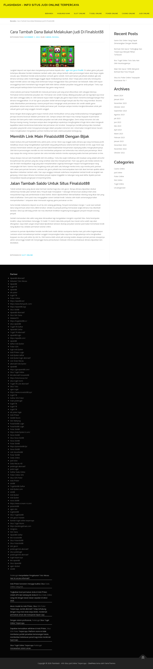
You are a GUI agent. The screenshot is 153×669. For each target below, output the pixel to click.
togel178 (13, 287)
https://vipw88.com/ (17, 338)
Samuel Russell (52, 37)
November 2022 (120, 149)
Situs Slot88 (14, 309)
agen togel (14, 389)
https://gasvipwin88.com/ (20, 369)
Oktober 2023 (119, 107)
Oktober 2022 (119, 153)
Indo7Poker (14, 415)
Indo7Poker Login (17, 352)
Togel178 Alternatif (17, 332)
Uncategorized (119, 188)
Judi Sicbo (14, 460)
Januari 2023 (119, 141)
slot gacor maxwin (17, 518)
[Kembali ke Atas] (143, 658)
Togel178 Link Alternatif (19, 384)
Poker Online (112, 13)
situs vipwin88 (15, 324)
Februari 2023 (119, 137)
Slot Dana (14, 532)
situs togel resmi (16, 381)
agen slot (13, 509)
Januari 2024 (119, 99)
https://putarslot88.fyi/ (18, 446)
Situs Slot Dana (16, 315)
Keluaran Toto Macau (18, 281)
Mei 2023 (117, 126)
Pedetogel (14, 575)
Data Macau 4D (16, 463)
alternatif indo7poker (18, 364)
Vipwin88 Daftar (16, 329)
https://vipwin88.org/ (18, 307)
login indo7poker (16, 349)
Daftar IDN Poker (17, 398)
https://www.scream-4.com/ (21, 503)
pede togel (14, 469)
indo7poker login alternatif (20, 358)
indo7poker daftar (17, 355)
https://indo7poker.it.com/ (20, 432)
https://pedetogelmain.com (20, 526)
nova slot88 (14, 500)
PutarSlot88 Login (17, 423)
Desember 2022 (120, 145)
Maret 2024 (118, 95)
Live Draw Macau (17, 361)
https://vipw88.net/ (17, 301)
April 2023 (118, 130)
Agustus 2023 (119, 114)
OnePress (92, 663)
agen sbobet (15, 566)
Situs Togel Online (17, 372)
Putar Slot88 (15, 429)
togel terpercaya (16, 557)
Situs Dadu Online (45, 595)
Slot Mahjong (15, 421)
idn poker (13, 292)
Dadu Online (15, 458)
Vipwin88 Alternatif (17, 278)
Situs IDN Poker (16, 478)
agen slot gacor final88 (74, 70)
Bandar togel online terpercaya (22, 520)
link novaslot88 (16, 538)
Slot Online (79, 13)
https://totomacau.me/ (19, 378)
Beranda (49, 13)
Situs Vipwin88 (15, 563)
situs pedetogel (16, 552)
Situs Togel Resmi (17, 523)
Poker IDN (14, 346)
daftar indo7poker (17, 344)
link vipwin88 (15, 560)
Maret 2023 (118, 133)
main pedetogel (16, 401)
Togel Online (95, 13)
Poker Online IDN (17, 475)
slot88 (12, 483)
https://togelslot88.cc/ (18, 321)
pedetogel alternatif (17, 466)
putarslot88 (14, 506)
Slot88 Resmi (15, 418)
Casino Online (128, 13)
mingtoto (13, 529)
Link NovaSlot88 (16, 452)
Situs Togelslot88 (17, 515)
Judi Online (144, 13)
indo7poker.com (16, 489)
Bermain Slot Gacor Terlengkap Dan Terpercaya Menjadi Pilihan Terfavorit (128, 52)
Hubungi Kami (63, 13)
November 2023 (120, 103)
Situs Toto (14, 386)
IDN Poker (41, 606)
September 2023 (120, 111)
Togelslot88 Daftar (17, 486)
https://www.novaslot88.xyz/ (21, 392)
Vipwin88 (13, 284)
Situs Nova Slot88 (17, 438)
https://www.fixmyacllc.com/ (21, 304)
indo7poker (14, 495)
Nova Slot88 (15, 435)
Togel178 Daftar (16, 327)
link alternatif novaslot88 (19, 375)
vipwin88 (13, 289)
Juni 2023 (117, 122)
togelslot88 (14, 512)
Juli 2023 (117, 118)
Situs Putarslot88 (16, 540)
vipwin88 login (15, 335)
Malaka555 (14, 318)
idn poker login (16, 412)
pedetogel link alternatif (19, 549)
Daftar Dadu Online (17, 472)
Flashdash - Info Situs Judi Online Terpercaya (41, 4)
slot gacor (14, 546)
